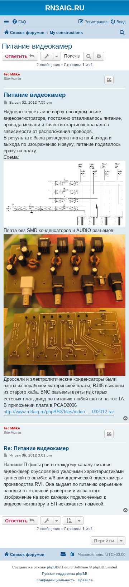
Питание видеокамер (37, 46)
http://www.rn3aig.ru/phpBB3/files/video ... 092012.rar (59, 411)
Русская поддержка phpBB (64, 574)
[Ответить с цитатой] (109, 80)
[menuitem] (19, 22)
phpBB (52, 567)
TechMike (12, 74)
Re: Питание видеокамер (36, 448)
